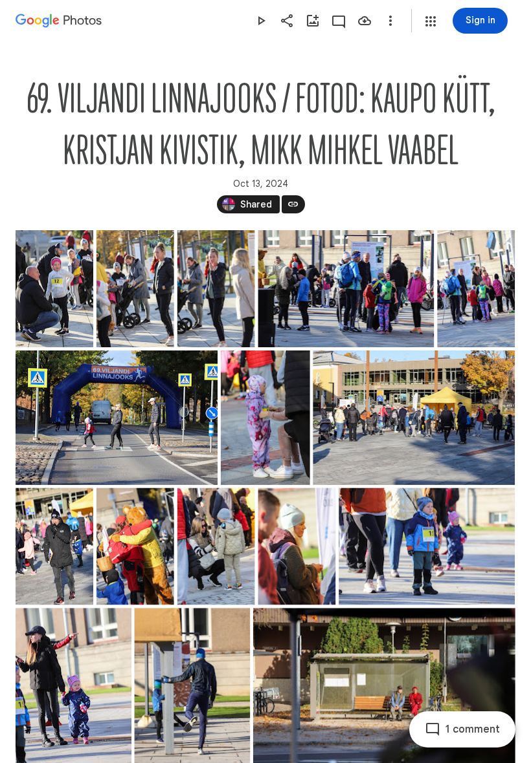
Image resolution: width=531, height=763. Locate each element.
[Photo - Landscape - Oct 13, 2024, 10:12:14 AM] (346, 288)
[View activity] (339, 21)
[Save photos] (365, 21)
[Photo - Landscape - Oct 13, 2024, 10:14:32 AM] (414, 417)
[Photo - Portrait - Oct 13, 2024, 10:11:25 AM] (54, 288)
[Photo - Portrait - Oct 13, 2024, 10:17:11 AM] (296, 546)
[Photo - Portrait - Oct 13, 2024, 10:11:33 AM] (135, 288)
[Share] (287, 21)
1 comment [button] (473, 729)
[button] (431, 21)
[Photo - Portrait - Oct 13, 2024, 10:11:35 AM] (216, 288)
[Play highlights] (261, 20)
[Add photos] (313, 21)
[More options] (390, 21)
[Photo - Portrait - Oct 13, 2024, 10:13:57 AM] (265, 417)
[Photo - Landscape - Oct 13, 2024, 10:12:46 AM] (117, 417)
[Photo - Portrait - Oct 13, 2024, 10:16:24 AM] (135, 546)
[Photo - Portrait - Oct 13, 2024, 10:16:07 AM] (54, 546)
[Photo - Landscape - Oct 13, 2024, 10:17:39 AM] (427, 546)
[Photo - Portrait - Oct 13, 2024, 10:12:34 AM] (476, 288)
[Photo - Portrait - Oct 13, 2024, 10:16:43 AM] (216, 546)
